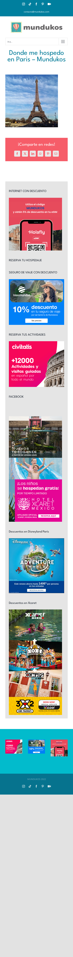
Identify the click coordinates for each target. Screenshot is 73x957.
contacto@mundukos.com (36, 11)
